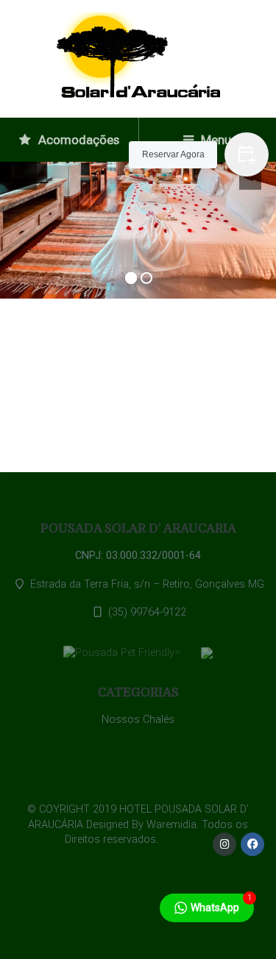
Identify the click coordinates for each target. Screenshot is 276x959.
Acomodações (77, 139)
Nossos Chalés (138, 719)
